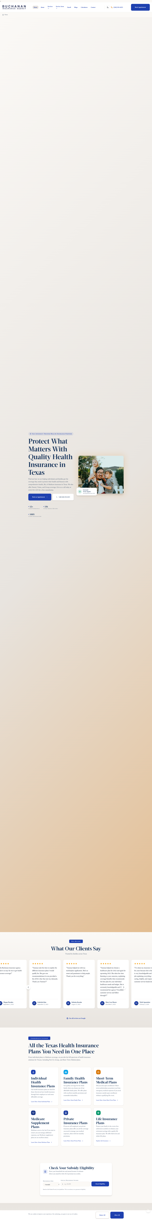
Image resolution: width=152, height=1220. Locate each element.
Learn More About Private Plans (72, 1141)
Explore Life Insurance (102, 1141)
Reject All (102, 1215)
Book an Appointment (38, 497)
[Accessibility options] (148, 1210)
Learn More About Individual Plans (40, 1101)
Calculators (84, 7)
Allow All (117, 1215)
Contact (93, 7)
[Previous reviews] (28, 987)
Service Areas (60, 6)
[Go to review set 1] (74, 1013)
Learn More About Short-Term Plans (106, 1100)
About (42, 7)
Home (35, 7)
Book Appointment (140, 7)
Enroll (69, 7)
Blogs (76, 7)
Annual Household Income (69, 1180)
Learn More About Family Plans (72, 1100)
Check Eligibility (100, 1184)
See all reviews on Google (77, 1018)
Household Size (48, 1181)
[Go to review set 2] (78, 1013)
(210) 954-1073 (118, 7)
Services (50, 6)
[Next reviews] (123, 987)
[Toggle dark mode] (108, 7)
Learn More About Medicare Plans (40, 1142)
